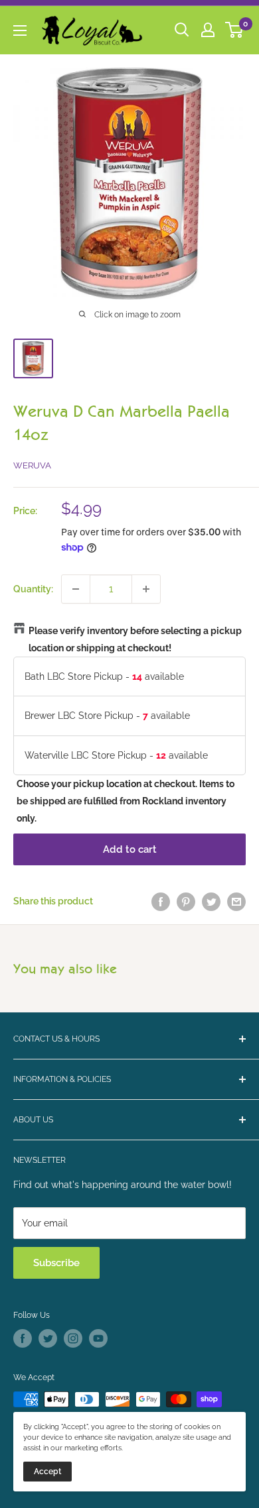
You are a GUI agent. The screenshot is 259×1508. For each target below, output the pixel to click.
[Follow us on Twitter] (48, 1338)
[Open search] (182, 30)
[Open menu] (20, 30)
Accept (47, 1471)
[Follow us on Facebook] (22, 1338)
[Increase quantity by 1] (146, 589)
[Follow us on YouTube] (98, 1338)
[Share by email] (236, 901)
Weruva (32, 465)
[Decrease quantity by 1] (76, 589)
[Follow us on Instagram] (73, 1338)
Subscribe (56, 1263)
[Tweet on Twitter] (211, 901)
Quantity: (33, 589)
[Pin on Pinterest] (186, 901)
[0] (234, 30)
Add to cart (130, 849)
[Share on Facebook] (160, 901)
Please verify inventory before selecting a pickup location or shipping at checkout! (135, 639)
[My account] (208, 30)
